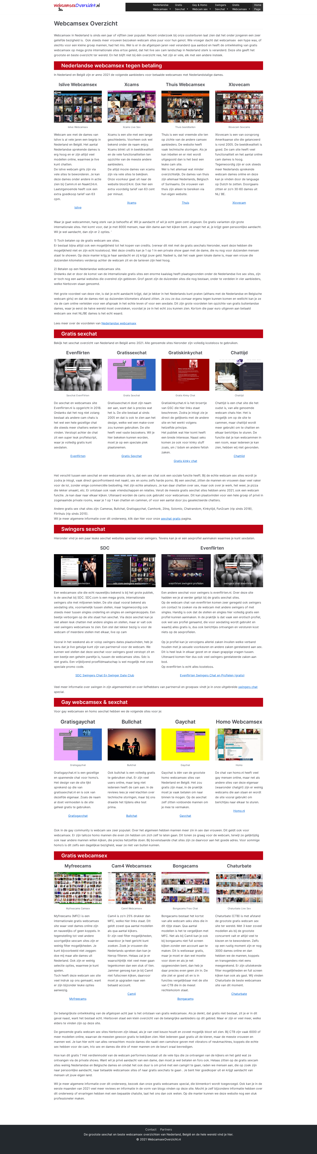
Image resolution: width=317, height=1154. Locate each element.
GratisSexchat (180, 7)
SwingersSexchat (220, 7)
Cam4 (131, 994)
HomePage (257, 7)
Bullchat (131, 816)
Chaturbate (239, 994)
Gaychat (185, 816)
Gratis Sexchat (131, 456)
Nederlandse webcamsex (118, 323)
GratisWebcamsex (239, 7)
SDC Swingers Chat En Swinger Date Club (104, 675)
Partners (166, 1129)
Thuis (185, 202)
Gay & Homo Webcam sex (200, 7)
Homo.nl (239, 811)
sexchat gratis (171, 518)
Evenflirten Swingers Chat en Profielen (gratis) (212, 675)
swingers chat (248, 687)
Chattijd (239, 456)
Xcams (131, 202)
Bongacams (185, 999)
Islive (77, 207)
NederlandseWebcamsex (160, 7)
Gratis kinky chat (185, 461)
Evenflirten (77, 456)
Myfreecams (77, 999)
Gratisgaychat (78, 816)
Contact (150, 1129)
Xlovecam (239, 202)
